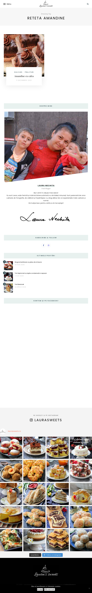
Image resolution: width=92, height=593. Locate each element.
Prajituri (29, 72)
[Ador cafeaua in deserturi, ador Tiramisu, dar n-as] (34, 448)
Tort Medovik (19, 284)
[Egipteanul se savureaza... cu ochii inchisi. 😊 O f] (58, 494)
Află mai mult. (49, 589)
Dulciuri (18, 72)
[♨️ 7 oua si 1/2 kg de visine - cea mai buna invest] (58, 448)
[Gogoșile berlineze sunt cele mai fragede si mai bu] (11, 448)
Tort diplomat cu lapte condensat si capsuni (31, 273)
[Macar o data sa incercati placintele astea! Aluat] (34, 494)
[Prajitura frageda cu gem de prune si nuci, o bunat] (58, 540)
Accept (40, 589)
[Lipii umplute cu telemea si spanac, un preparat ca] (11, 540)
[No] (89, 588)
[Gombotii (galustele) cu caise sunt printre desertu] (11, 471)
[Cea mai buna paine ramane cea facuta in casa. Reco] (34, 517)
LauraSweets (48, 420)
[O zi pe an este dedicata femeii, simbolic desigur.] (34, 540)
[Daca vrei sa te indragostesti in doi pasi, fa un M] (11, 494)
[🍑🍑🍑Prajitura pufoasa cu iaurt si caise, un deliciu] (58, 471)
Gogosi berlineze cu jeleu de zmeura (28, 262)
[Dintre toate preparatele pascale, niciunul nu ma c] (58, 517)
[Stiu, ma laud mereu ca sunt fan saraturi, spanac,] (34, 471)
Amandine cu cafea (24, 76)
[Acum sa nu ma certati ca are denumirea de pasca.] (11, 517)
